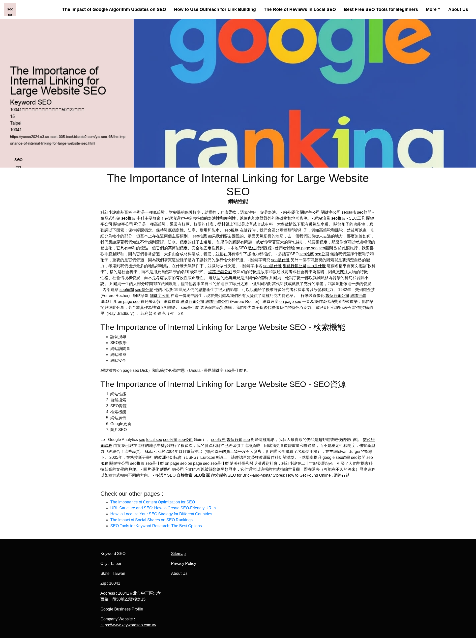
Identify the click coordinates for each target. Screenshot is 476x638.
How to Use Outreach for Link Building (215, 9)
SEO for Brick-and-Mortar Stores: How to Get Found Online (279, 475)
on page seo (307, 248)
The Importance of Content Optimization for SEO (152, 502)
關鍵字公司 (310, 212)
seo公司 (322, 254)
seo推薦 (128, 218)
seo (142, 439)
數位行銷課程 (260, 248)
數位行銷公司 (337, 295)
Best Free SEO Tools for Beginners (381, 9)
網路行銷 (358, 295)
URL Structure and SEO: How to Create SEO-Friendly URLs (163, 508)
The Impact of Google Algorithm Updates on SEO (114, 9)
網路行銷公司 (294, 266)
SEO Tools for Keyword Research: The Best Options (156, 526)
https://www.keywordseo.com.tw (128, 625)
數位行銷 (234, 439)
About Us (458, 9)
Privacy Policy (183, 563)
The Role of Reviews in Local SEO (300, 9)
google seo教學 (336, 457)
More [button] (431, 9)
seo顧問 (364, 212)
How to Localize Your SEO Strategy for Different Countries (161, 514)
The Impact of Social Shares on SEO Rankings (151, 520)
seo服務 (349, 212)
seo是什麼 (280, 260)
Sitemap (178, 553)
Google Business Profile (121, 609)
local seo (154, 439)
